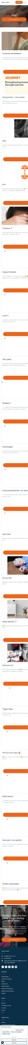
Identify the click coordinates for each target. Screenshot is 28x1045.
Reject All (14, 1039)
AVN (4, 141)
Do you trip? (7, 578)
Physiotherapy (5, 976)
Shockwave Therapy (6, 979)
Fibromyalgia (7, 447)
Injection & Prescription (7, 988)
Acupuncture (4, 983)
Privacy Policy (20, 1030)
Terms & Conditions (16, 1032)
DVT (4, 185)
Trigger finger (7, 709)
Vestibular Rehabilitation (11, 53)
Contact (3, 1022)
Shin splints (6, 359)
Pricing (3, 1010)
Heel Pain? (6, 534)
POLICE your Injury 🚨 (11, 753)
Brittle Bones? (7, 796)
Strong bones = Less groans (13, 97)
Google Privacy (6, 1033)
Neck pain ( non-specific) (12, 840)
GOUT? (5, 316)
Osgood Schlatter (9, 272)
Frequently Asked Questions (8, 1024)
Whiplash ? (6, 403)
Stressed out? (7, 665)
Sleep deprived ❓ (9, 622)
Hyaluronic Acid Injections (7, 991)
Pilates (3, 981)
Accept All (14, 1042)
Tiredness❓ (7, 228)
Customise (14, 1037)
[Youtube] (16, 967)
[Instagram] (9, 967)
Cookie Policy (6, 1032)
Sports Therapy (5, 986)
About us (3, 1003)
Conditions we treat (6, 1005)
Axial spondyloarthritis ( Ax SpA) (15, 490)
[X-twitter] (6, 967)
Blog (2, 1012)
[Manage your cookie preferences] (2, 1042)
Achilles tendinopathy (10, 884)
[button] (25, 2)
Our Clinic (3, 1008)
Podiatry (3, 993)
